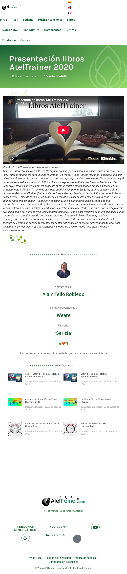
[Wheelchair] (25, 538)
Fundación (9, 40)
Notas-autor (10, 30)
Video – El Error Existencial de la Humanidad (42, 425)
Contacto (26, 40)
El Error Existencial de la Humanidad (93, 425)
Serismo (28, 19)
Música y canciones (50, 19)
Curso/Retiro (31, 30)
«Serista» (63, 332)
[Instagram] (77, 539)
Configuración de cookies (63, 561)
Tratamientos (52, 30)
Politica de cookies (85, 557)
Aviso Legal (36, 557)
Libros (71, 19)
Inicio (3, 19)
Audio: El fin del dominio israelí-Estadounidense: (42, 375)
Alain (15, 19)
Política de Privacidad (58, 557)
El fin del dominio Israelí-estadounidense (94, 375)
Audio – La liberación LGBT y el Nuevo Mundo (41, 400)
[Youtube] (95, 527)
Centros (71, 30)
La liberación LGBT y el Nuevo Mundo (96, 400)
